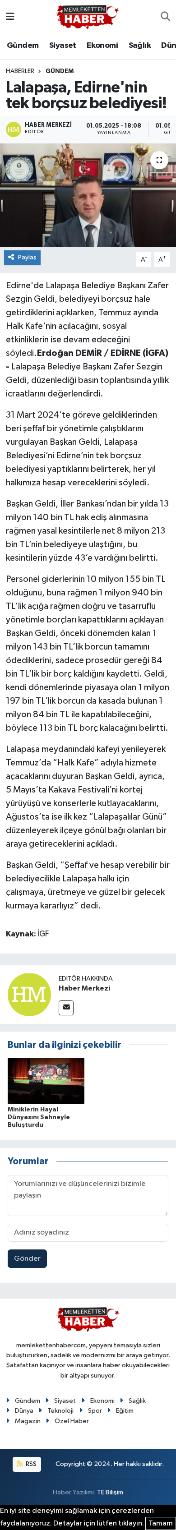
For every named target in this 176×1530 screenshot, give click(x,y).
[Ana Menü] (10, 17)
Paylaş (27, 257)
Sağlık (140, 45)
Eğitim (125, 1410)
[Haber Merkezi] (29, 994)
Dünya (24, 1410)
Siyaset (62, 45)
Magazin (28, 1421)
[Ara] (165, 17)
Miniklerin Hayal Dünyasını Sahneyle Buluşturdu (39, 1117)
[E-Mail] (66, 1007)
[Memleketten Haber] (87, 16)
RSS (30, 1464)
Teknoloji (60, 1410)
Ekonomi (102, 45)
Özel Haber (72, 1421)
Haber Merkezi (84, 988)
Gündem (22, 45)
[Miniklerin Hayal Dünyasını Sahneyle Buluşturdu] (46, 1081)
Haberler (20, 71)
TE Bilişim (110, 1492)
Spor (95, 1410)
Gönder (27, 1259)
